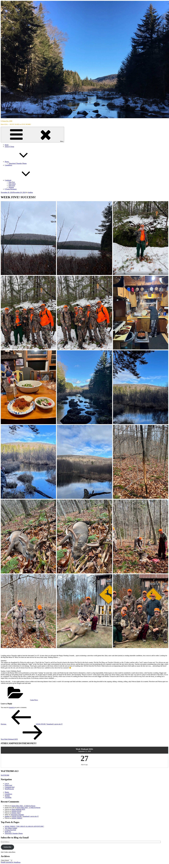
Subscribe (7, 847)
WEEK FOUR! (16, 811)
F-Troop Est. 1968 (6, 121)
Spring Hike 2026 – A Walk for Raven (23, 806)
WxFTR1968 (5, 775)
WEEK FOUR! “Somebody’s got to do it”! (25, 816)
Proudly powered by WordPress (10, 862)
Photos (7, 161)
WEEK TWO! (16, 813)
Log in (7, 783)
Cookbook (8, 180)
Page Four (12, 185)
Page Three (12, 184)
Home (7, 145)
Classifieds (8, 797)
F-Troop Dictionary (11, 189)
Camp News (34, 700)
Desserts (11, 187)
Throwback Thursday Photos (18, 163)
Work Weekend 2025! (18, 809)
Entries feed (8, 785)
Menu (61, 141)
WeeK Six (8, 831)
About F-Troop (9, 146)
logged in (12, 707)
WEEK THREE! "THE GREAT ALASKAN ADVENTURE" (24, 826)
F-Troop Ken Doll (10, 830)
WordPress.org (9, 789)
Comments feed (9, 787)
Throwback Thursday (17, 814)
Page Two (12, 182)
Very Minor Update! (11, 828)
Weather (7, 796)
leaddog (30, 192)
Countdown (8, 165)
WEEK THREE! (17, 818)
